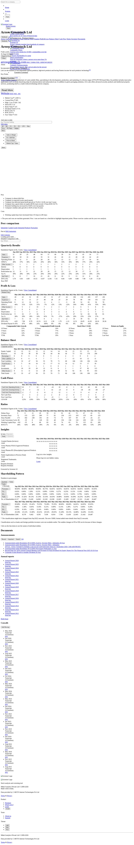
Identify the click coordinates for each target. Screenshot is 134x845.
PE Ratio (9, 128)
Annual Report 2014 (12, 607)
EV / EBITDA (10, 137)
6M (7, 126)
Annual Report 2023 (12, 573)
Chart (21, 39)
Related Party (6, 292)
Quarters (36, 39)
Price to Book (10, 140)
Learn (7, 807)
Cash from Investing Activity (11, 390)
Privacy (9, 796)
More (3, 130)
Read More (7, 90)
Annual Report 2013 (12, 610)
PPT (6, 636)
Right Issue (4, 619)
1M (3, 126)
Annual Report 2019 (12, 588)
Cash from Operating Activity (11, 387)
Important (11, 539)
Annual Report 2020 (12, 584)
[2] (17, 77)
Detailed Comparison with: (10, 239)
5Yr (19, 126)
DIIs (4, 494)
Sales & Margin (11, 135)
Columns (5, 235)
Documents (81, 39)
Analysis (26, 39)
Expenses (5, 257)
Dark (7, 827)
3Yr (15, 126)
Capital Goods (13, 228)
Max (28, 126)
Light (7, 825)
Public (4, 497)
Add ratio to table (6, 120)
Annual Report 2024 (12, 569)
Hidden (16, 128)
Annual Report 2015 (12, 603)
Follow (4, 58)
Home (7, 7)
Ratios (69, 39)
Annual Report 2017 (12, 595)
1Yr (11, 126)
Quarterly (10, 436)
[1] (90, 70)
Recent (4, 539)
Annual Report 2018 (12, 592)
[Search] (6, 13)
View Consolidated (30, 250)
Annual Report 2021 (12, 580)
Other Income (7, 264)
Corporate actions (7, 346)
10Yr (23, 126)
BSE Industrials (11, 231)
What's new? (9, 805)
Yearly (3, 436)
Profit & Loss (44, 39)
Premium (8, 803)
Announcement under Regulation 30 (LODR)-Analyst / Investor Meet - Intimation (35, 543)
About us (8, 816)
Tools (7, 17)
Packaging (34, 228)
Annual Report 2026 (12, 561)
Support (7, 818)
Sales (4, 254)
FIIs (4, 491)
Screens (7, 11)
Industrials (4, 228)
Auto (7, 829)
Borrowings (6, 356)
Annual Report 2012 (12, 614)
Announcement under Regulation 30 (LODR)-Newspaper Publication (31, 548)
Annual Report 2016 (12, 599)
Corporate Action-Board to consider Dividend (23, 552)
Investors (74, 39)
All (22, 539)
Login (7, 21)
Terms (3, 796)
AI (9, 37)
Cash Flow (62, 39)
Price (3, 128)
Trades (4, 484)
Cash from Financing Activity (11, 392)
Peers (31, 39)
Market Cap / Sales (12, 143)
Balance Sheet (54, 39)
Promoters (6, 489)
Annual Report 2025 (12, 565)
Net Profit (5, 276)
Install (8, 809)
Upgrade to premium (21, 72)
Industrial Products (24, 228)
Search (18, 539)
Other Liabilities (7, 359)
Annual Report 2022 (12, 576)
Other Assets (6, 371)
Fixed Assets (6, 363)
